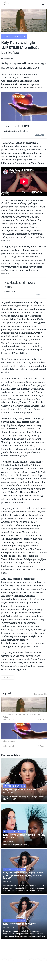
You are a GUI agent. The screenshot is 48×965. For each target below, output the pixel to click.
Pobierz (42, 719)
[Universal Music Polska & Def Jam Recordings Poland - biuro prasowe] (5, 6)
